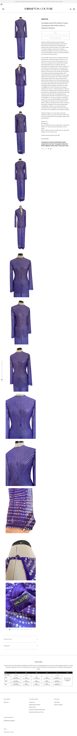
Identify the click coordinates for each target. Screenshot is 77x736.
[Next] (34, 629)
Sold (55, 33)
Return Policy (32, 707)
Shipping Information (34, 704)
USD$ (5, 729)
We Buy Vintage (58, 704)
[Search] (70, 9)
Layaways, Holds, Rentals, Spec (37, 709)
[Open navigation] (1, 4)
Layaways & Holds (8, 639)
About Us (6, 702)
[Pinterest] (51, 148)
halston (44, 19)
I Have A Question (55, 38)
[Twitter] (48, 148)
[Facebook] (46, 148)
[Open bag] (74, 9)
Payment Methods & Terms (36, 712)
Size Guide (57, 702)
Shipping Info (7, 645)
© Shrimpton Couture (9, 732)
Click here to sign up (9, 720)
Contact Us (32, 702)
